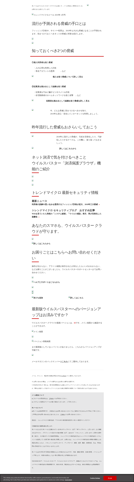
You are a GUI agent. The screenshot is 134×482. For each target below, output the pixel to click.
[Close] (130, 478)
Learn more (68, 480)
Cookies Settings (95, 478)
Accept (110, 478)
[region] (67, 478)
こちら (51, 398)
